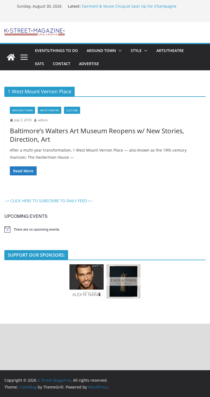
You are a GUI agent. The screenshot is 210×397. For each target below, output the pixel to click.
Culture (72, 110)
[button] (119, 50)
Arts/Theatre (170, 50)
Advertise (89, 63)
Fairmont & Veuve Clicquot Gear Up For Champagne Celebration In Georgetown (129, 9)
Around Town (101, 50)
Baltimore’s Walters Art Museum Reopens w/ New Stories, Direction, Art (97, 135)
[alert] (105, 229)
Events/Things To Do (56, 50)
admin (43, 120)
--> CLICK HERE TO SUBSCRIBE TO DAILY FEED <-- (48, 200)
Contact (61, 63)
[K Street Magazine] (11, 57)
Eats (39, 63)
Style (136, 50)
